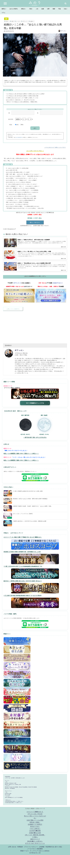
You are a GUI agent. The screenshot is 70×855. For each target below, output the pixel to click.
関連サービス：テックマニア (29, 851)
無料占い (4, 9)
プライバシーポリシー (31, 847)
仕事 (48, 9)
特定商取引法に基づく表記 (54, 847)
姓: (9, 113)
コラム (3, 12)
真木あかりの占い (35, 826)
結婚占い (32, 21)
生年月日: (10, 119)
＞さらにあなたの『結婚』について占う (55, 147)
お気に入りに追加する (13, 309)
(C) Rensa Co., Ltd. (35, 853)
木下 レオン (63, 31)
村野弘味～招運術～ (35, 822)
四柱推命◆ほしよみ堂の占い (35, 841)
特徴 (12, 21)
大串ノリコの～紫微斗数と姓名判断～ (35, 835)
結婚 (42, 9)
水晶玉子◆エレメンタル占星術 (35, 820)
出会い (65, 9)
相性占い (23, 9)
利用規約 (20, 847)
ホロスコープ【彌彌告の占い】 (35, 811)
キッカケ (18, 21)
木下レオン (25, 21)
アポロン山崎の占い (35, 828)
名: (38, 113)
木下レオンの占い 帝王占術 (35, 814)
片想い (31, 9)
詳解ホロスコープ (35, 839)
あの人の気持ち (14, 9)
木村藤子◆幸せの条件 (35, 833)
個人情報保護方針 (19, 137)
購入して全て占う (35, 222)
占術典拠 (41, 847)
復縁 (54, 9)
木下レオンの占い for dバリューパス (35, 843)
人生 (37, 9)
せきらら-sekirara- (44, 851)
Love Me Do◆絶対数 (35, 830)
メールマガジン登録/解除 (35, 849)
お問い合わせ (12, 847)
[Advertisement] (35, 326)
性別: (10, 124)
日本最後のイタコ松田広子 (35, 824)
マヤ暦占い (35, 837)
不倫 (59, 9)
